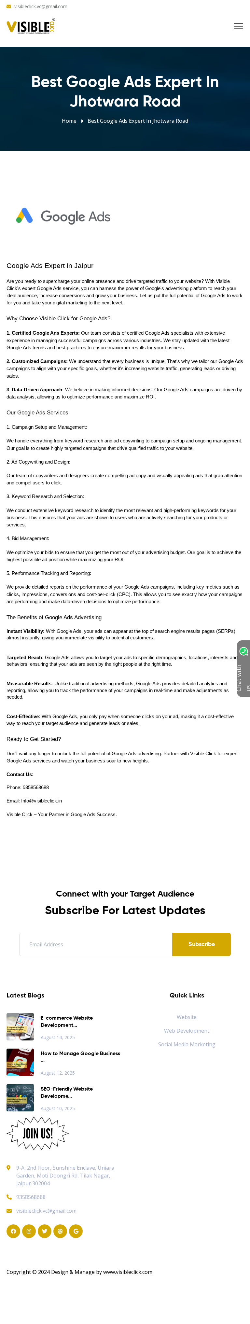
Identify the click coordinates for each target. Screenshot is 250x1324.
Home (69, 120)
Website (187, 1017)
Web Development (186, 1030)
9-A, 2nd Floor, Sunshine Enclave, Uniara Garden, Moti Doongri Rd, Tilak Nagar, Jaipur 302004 (65, 1175)
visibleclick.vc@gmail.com (40, 6)
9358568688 (31, 1197)
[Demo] (38, 1132)
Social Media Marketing (186, 1044)
